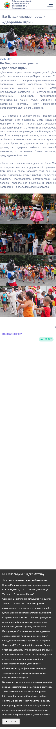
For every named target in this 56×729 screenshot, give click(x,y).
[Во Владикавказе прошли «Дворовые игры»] (28, 224)
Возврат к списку (12, 334)
